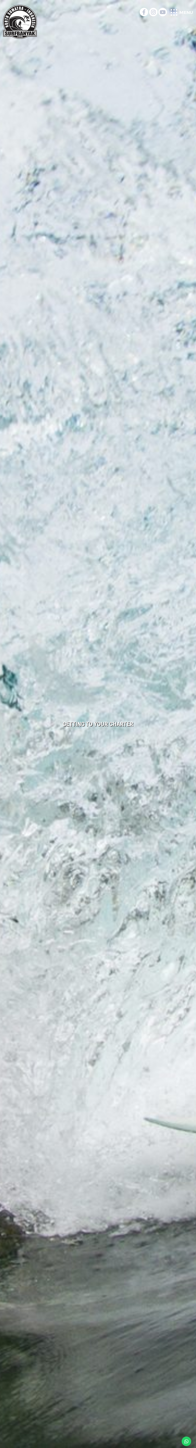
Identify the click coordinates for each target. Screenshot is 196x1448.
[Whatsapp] (186, 1441)
